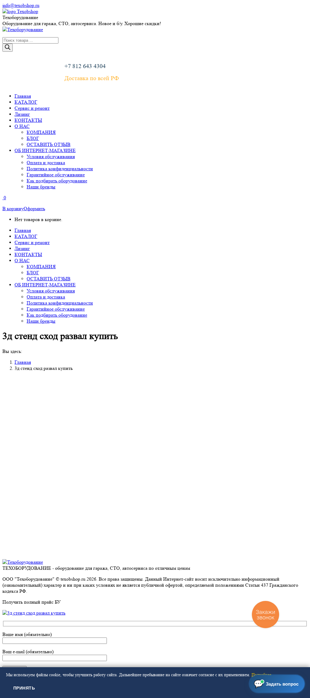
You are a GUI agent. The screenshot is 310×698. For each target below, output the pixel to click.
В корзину (13, 208)
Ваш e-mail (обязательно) (28, 651)
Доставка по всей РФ (91, 78)
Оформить (34, 208)
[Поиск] (7, 48)
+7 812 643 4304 (85, 66)
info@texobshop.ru (20, 5)
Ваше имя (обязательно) (27, 634)
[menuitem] (23, 96)
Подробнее (261, 674)
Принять (24, 688)
